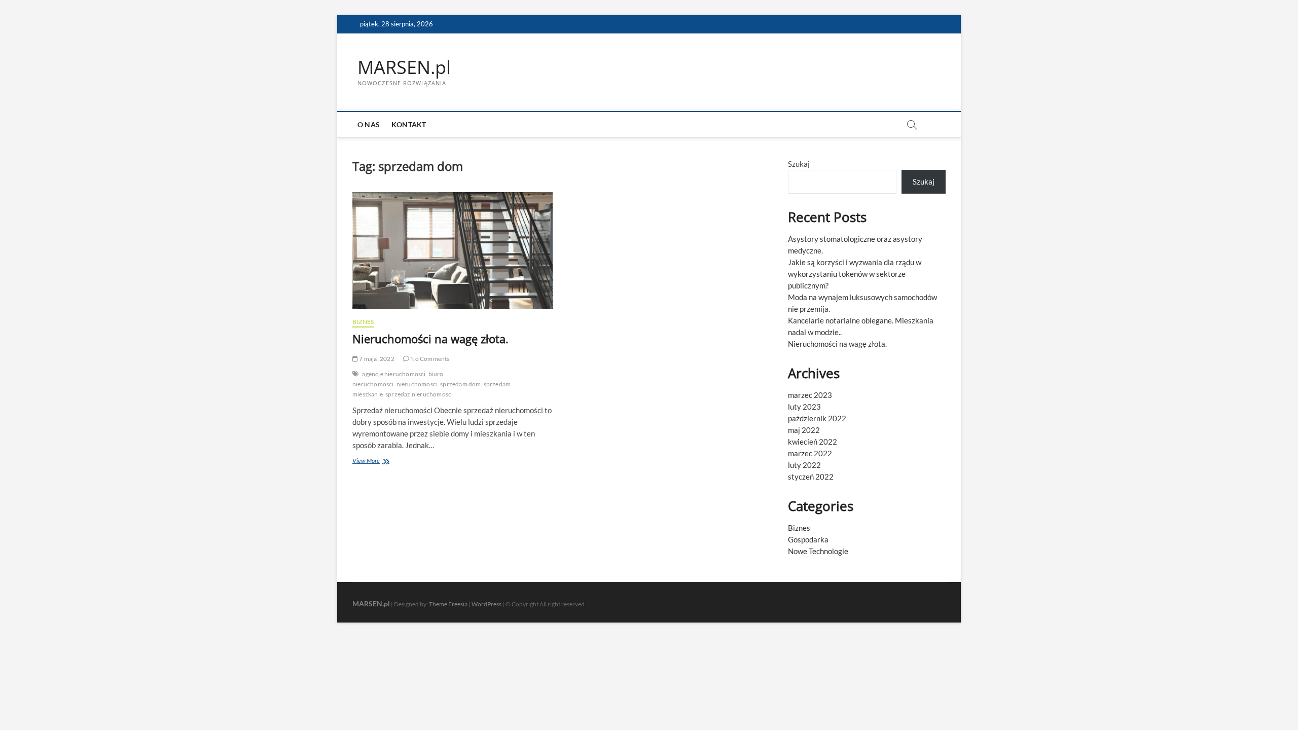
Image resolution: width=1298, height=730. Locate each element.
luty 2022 (804, 464)
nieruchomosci (417, 384)
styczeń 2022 (811, 476)
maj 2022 (804, 429)
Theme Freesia (448, 604)
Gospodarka (808, 539)
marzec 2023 (810, 394)
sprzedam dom (460, 384)
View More (384, 461)
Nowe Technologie (818, 551)
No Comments (429, 358)
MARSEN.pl (404, 67)
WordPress (486, 604)
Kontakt (408, 124)
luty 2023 (804, 406)
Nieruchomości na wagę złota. (430, 338)
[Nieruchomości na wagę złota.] (452, 250)
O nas (368, 124)
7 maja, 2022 (376, 358)
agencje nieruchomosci (393, 374)
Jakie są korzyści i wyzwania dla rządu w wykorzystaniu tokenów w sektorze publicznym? (854, 274)
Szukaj (799, 163)
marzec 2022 (810, 453)
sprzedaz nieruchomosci (419, 394)
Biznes (363, 321)
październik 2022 (817, 418)
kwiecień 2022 (812, 441)
